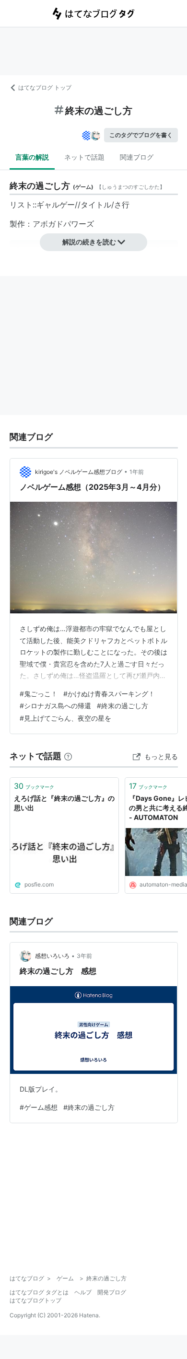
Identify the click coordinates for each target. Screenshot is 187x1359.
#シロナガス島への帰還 (55, 706)
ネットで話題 (84, 157)
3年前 (84, 955)
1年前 (136, 471)
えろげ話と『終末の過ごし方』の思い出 (64, 803)
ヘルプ (83, 1292)
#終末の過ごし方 (122, 706)
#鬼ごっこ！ (39, 694)
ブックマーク (34, 786)
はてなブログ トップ (44, 87)
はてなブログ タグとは (39, 1292)
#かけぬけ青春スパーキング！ (109, 694)
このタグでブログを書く (141, 134)
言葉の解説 (32, 157)
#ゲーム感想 (39, 1107)
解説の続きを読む (89, 242)
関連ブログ (136, 157)
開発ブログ (111, 1292)
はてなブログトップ (35, 1300)
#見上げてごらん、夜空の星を (65, 718)
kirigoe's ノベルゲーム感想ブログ (78, 471)
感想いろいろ (52, 955)
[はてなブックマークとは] (68, 756)
